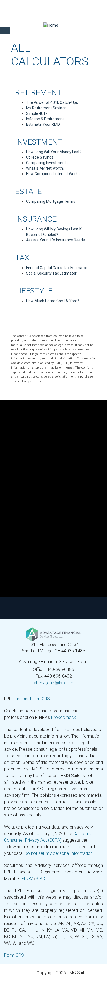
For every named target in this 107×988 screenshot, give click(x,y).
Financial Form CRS (31, 698)
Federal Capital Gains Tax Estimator (56, 267)
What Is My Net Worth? (45, 168)
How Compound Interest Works (53, 174)
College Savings (40, 157)
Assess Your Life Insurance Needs (55, 240)
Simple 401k (36, 113)
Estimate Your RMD (43, 124)
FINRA (27, 878)
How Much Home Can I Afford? (52, 301)
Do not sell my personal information (58, 853)
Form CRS (14, 955)
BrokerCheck (63, 717)
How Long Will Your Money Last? (53, 152)
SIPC (40, 878)
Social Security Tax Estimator (51, 273)
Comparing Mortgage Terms (50, 201)
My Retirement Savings (46, 108)
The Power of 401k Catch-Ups (52, 102)
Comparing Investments (47, 163)
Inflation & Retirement (45, 119)
